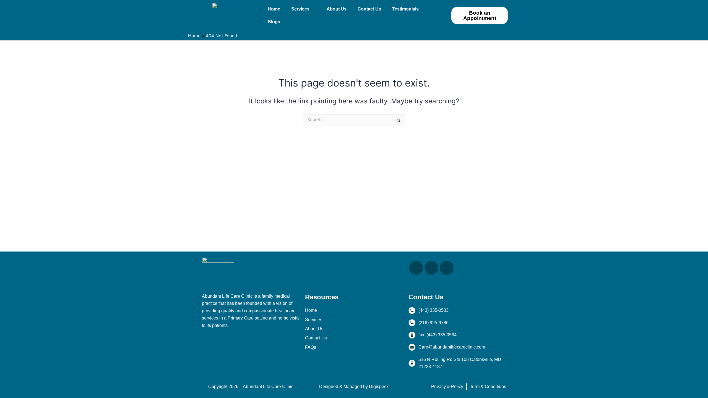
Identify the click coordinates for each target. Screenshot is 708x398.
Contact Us (369, 9)
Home (274, 9)
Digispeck (379, 386)
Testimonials (405, 9)
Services (300, 9)
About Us (337, 9)
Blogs (274, 21)
